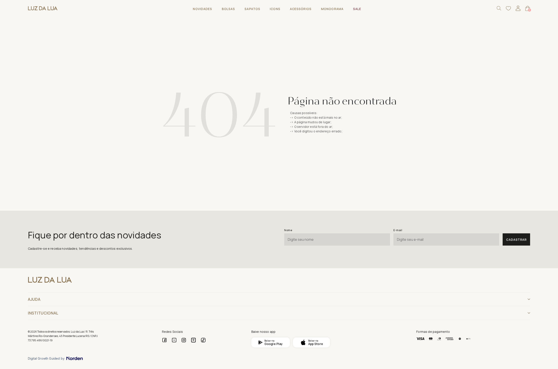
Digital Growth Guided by (46, 358)
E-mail (397, 230)
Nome (288, 230)
